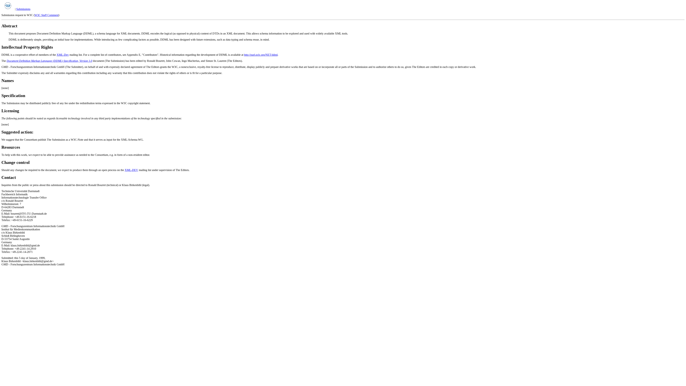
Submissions (23, 9)
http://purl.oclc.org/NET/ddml (261, 54)
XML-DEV (131, 170)
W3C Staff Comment (46, 15)
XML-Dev (63, 54)
